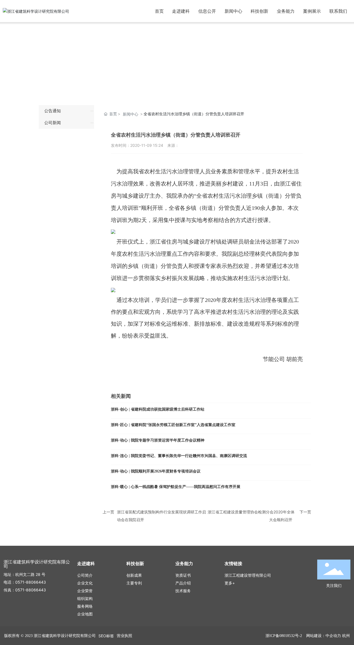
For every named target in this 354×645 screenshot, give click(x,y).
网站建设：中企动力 (323, 635)
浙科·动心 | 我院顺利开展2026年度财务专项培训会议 (156, 471)
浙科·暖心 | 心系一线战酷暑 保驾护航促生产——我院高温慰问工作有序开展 (175, 487)
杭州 (346, 635)
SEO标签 (106, 635)
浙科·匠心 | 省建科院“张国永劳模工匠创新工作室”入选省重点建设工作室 (173, 425)
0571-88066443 (30, 582)
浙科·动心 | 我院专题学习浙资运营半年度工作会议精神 (157, 440)
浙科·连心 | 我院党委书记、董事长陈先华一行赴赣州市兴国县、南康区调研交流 (179, 456)
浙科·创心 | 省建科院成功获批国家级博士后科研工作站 (157, 409)
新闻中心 (130, 114)
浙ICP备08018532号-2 (284, 636)
